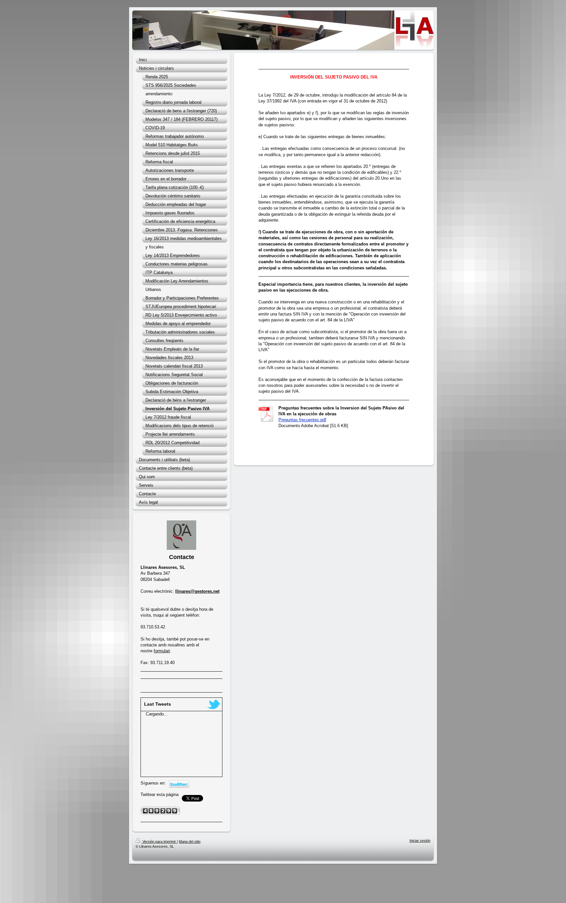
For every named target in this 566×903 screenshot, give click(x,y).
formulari (162, 650)
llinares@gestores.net (197, 591)
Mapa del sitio (189, 841)
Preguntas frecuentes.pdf (302, 419)
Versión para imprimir (159, 841)
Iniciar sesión (419, 840)
